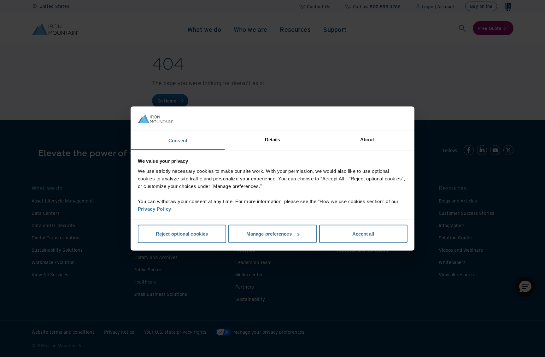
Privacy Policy (154, 208)
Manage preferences (269, 234)
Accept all (363, 234)
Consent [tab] (177, 140)
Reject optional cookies (182, 234)
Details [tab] (272, 139)
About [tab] (367, 139)
